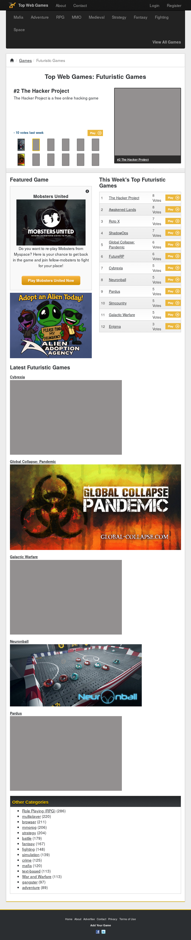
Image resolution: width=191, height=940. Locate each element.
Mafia (18, 17)
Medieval (96, 17)
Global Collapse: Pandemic (122, 244)
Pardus (114, 291)
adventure (31, 887)
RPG (60, 17)
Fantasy (140, 17)
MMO (76, 17)
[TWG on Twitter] (103, 931)
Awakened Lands (122, 209)
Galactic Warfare (122, 314)
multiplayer (31, 816)
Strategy (119, 17)
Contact (80, 5)
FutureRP (116, 256)
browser (29, 821)
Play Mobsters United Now (51, 280)
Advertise (89, 919)
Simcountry (118, 302)
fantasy (28, 843)
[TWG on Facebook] (98, 931)
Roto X (114, 221)
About (61, 5)
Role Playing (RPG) (38, 810)
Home (68, 919)
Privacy (112, 919)
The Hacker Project (124, 197)
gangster (30, 882)
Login (154, 5)
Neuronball (117, 279)
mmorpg (29, 827)
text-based (31, 871)
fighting (28, 849)
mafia (27, 865)
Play (93, 133)
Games (25, 60)
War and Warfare (36, 876)
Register (174, 5)
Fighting (162, 17)
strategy (29, 832)
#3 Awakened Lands (131, 159)
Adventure (40, 17)
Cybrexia (116, 267)
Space (19, 29)
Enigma (115, 326)
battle (27, 838)
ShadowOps (118, 232)
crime (27, 860)
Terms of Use (127, 919)
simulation (31, 854)
